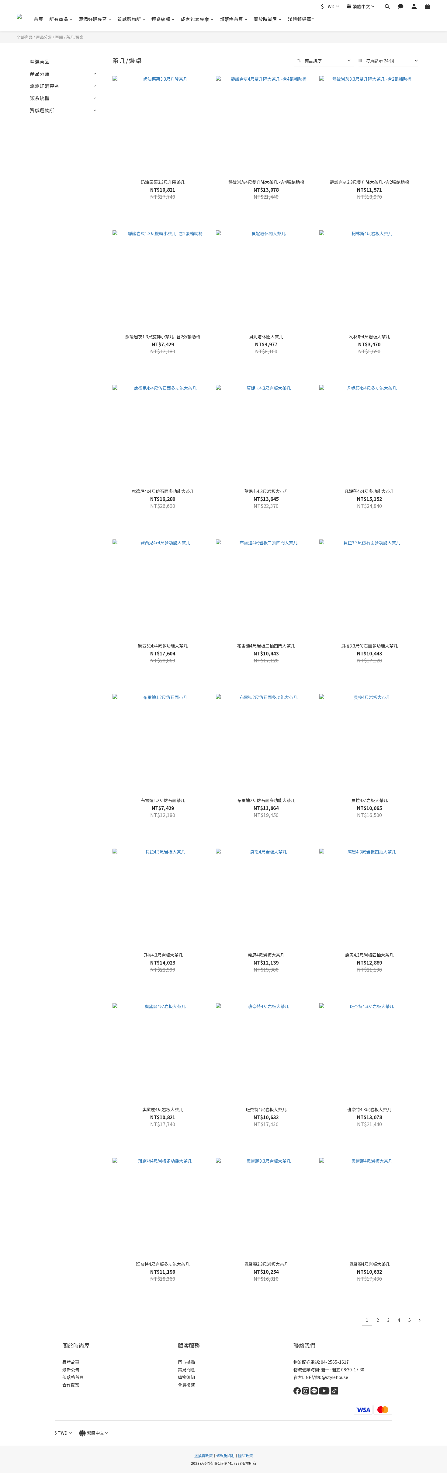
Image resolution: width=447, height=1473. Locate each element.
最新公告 (70, 1370)
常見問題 (186, 1370)
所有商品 (58, 19)
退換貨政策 (203, 1455)
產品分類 (44, 37)
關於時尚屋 (265, 19)
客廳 (59, 37)
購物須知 (186, 1377)
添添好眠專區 (93, 19)
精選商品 (39, 61)
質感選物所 (129, 19)
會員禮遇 (186, 1385)
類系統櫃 (160, 19)
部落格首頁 (231, 19)
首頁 (38, 19)
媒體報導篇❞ (301, 19)
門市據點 (186, 1362)
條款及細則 (225, 1455)
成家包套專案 (195, 19)
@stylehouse (335, 1377)
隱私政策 (245, 1455)
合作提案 (70, 1385)
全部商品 (25, 37)
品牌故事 (71, 1362)
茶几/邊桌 (75, 37)
